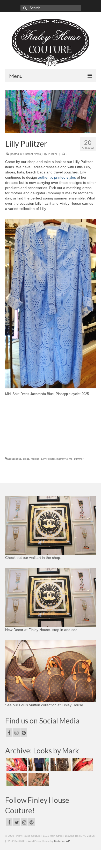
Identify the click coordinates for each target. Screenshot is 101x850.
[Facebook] (9, 732)
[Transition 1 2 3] (82, 764)
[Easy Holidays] (38, 764)
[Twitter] (16, 822)
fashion (35, 458)
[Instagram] (16, 732)
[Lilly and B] (38, 779)
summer (78, 458)
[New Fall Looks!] (60, 764)
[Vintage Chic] (16, 779)
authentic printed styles (57, 177)
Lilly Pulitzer (49, 153)
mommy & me (64, 458)
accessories (14, 458)
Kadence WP (62, 841)
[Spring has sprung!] (16, 764)
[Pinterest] (23, 732)
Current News (32, 153)
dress (26, 458)
